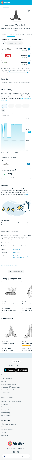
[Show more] (2, 49)
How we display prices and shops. (19, 72)
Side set (18, 257)
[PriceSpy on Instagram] (18, 452)
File (14, 257)
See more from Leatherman (9, 265)
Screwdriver (20, 256)
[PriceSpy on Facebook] (14, 452)
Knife (14, 256)
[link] (10, 297)
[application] (16, 136)
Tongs (26, 256)
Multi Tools (6, 7)
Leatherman (16, 249)
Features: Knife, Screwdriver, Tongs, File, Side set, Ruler (15, 29)
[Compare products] (29, 11)
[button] (3, 43)
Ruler (22, 257)
